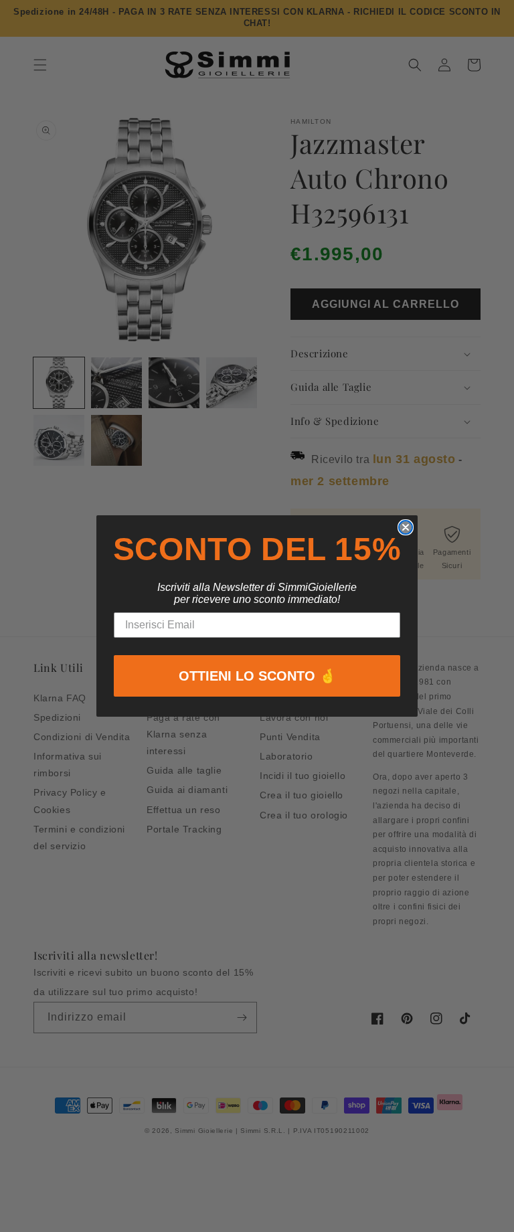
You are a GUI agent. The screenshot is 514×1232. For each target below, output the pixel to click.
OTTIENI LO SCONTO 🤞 (257, 676)
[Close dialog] (405, 527)
